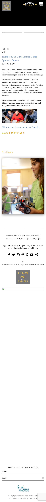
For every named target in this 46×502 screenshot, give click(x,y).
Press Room (9, 235)
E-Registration (22, 239)
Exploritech (33, 498)
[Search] (16, 41)
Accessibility (32, 239)
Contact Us (17, 235)
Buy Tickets (26, 235)
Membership (35, 235)
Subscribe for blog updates (27, 52)
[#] (9, 254)
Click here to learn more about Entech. (20, 127)
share (5, 133)
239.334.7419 (12, 245)
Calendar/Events (11, 239)
